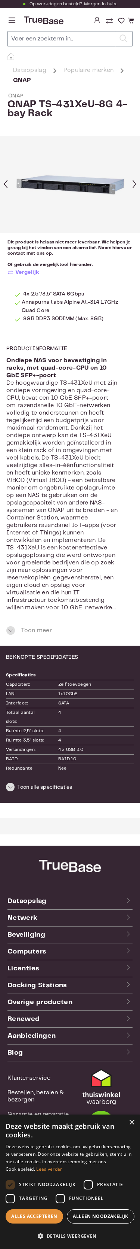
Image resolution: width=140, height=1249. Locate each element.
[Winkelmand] (129, 21)
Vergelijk (27, 272)
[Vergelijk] (110, 21)
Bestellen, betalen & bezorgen (35, 1096)
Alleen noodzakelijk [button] (100, 1216)
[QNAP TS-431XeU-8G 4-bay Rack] (70, 184)
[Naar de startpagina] (42, 20)
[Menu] (11, 20)
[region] (70, 184)
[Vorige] (5, 185)
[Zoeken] (124, 38)
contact (16, 253)
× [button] (131, 1122)
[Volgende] (134, 185)
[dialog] (70, 1182)
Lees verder (49, 1169)
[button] (70, 788)
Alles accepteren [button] (34, 1216)
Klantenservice (28, 1078)
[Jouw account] (97, 20)
